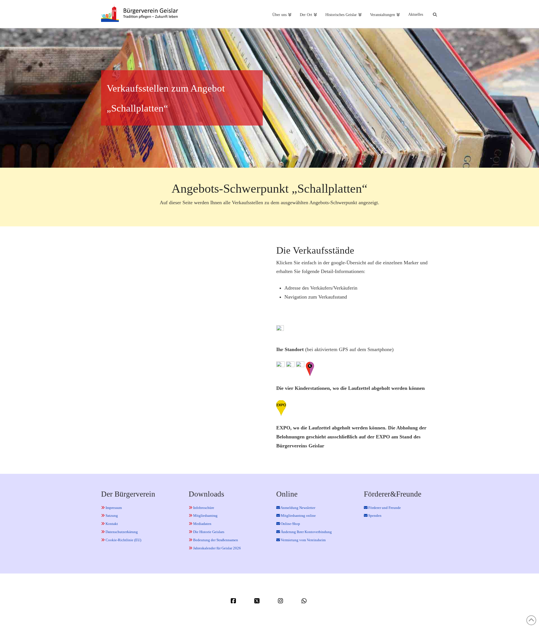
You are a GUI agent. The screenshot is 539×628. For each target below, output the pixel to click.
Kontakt (111, 524)
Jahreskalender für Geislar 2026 (216, 548)
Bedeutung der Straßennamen (215, 540)
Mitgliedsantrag (205, 515)
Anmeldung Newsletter (297, 508)
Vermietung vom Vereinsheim (303, 540)
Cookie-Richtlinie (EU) (123, 540)
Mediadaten (201, 524)
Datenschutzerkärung (121, 532)
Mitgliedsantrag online (298, 515)
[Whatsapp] (304, 600)
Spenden (374, 515)
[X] (257, 600)
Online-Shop (290, 524)
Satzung (111, 515)
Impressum (113, 508)
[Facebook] (234, 600)
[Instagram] (281, 600)
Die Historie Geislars (208, 532)
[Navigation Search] (432, 14)
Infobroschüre (203, 508)
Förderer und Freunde (384, 508)
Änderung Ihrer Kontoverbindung (306, 532)
